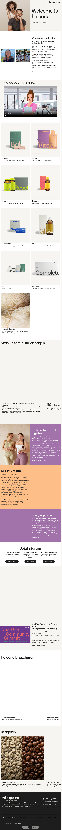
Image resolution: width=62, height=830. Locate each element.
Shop (34, 827)
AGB (31, 817)
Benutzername (12, 561)
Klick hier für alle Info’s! (38, 645)
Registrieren (30, 561)
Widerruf (8, 823)
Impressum (23, 817)
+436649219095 (51, 804)
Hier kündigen (19, 823)
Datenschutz (39, 817)
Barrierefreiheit (51, 817)
